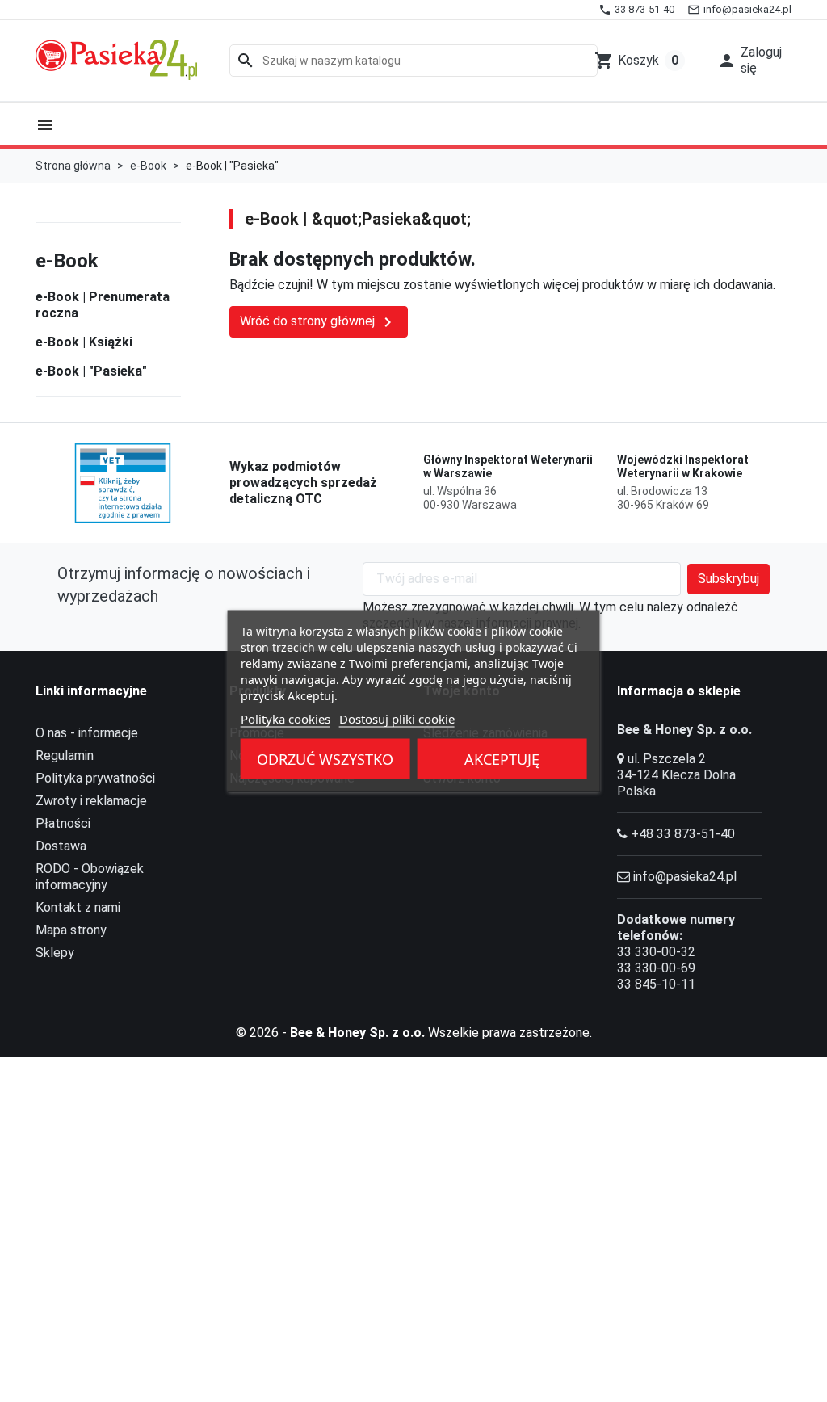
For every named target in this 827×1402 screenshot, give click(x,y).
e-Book (67, 261)
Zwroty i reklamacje (91, 800)
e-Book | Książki (84, 342)
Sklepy (55, 952)
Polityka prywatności (95, 778)
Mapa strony (71, 930)
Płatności (63, 823)
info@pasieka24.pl (685, 876)
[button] (749, 61)
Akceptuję (501, 759)
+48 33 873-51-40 (683, 834)
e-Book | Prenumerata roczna (103, 305)
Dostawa (61, 846)
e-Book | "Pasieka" (91, 371)
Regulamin (65, 755)
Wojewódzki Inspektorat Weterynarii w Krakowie (683, 467)
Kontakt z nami (78, 907)
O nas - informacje (87, 733)
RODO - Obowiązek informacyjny (90, 876)
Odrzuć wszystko (325, 759)
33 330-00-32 (656, 951)
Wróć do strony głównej (318, 322)
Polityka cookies (285, 719)
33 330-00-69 (656, 968)
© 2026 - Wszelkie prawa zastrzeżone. (414, 1032)
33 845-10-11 (656, 984)
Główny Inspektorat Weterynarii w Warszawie (508, 467)
